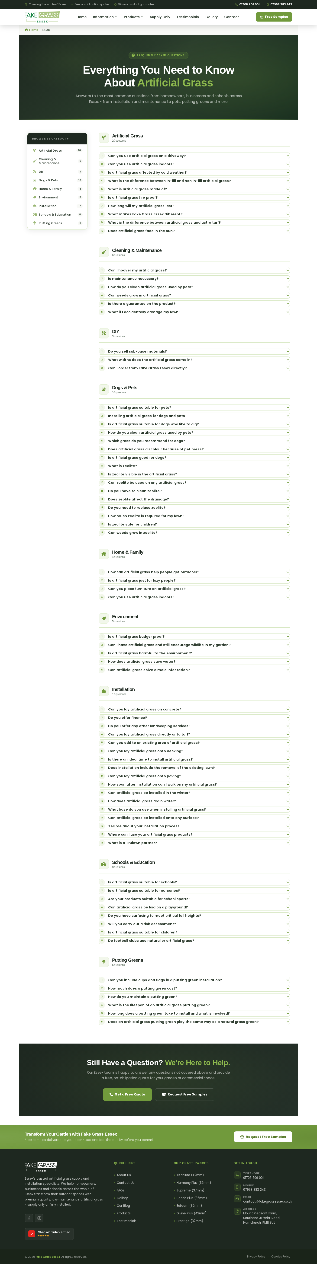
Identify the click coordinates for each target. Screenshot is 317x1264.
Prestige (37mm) (190, 1221)
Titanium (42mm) (190, 1175)
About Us (124, 1175)
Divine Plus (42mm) (192, 1213)
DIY (60, 171)
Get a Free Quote (130, 1094)
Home (82, 17)
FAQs (120, 1190)
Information (103, 17)
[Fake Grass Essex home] (42, 16)
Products (132, 17)
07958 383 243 (281, 4)
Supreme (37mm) (190, 1190)
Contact (231, 17)
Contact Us (125, 1183)
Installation (60, 206)
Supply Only (160, 17)
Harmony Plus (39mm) (194, 1183)
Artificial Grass (60, 150)
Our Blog (123, 1206)
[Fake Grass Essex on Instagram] (39, 1218)
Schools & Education (60, 214)
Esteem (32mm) (189, 1206)
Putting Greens (60, 223)
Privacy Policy (256, 1256)
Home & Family (60, 189)
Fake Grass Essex (48, 1257)
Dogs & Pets (60, 180)
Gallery (211, 17)
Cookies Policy (280, 1256)
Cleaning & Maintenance (60, 161)
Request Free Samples (187, 1094)
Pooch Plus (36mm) (192, 1198)
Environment (60, 197)
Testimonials (188, 17)
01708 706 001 (249, 4)
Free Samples (276, 17)
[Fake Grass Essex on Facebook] (29, 1218)
